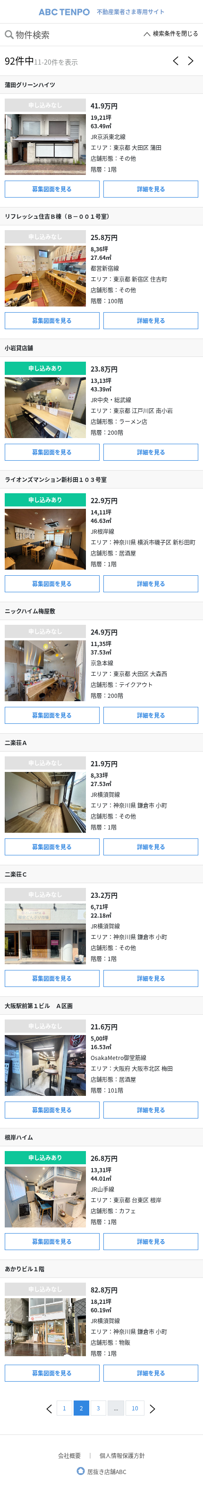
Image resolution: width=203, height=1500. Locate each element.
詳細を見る (151, 189)
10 (135, 1408)
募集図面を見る (52, 189)
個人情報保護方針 (122, 1455)
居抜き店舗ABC (107, 1471)
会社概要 (69, 1455)
